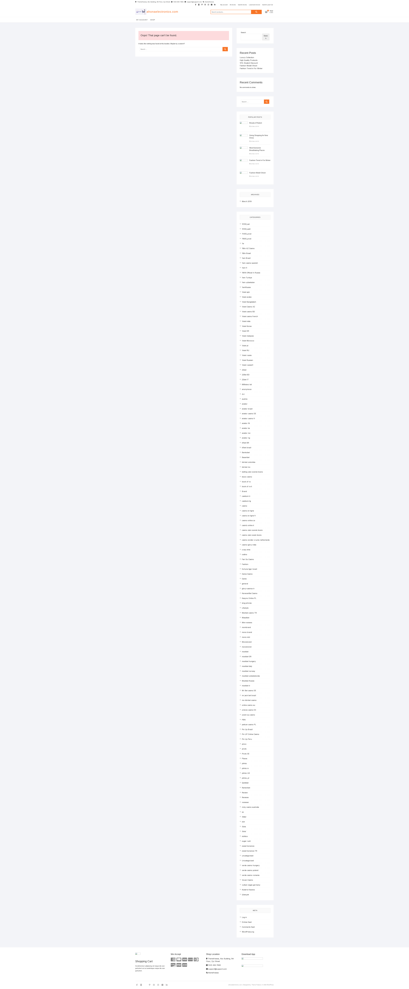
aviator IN (246, 423)
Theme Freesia (256, 985)
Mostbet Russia (248, 681)
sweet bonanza (248, 846)
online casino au (248, 705)
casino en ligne (248, 511)
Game (244, 579)
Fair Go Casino (248, 559)
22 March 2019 (254, 126)
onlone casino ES (249, 710)
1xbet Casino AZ (248, 307)
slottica (245, 836)
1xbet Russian (247, 360)
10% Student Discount (249, 63)
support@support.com (194, 2)
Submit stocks (242, 5)
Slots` (244, 831)
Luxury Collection (247, 57)
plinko (244, 763)
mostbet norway (248, 671)
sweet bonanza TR (249, 851)
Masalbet (245, 618)
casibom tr (246, 496)
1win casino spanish (250, 263)
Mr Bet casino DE (249, 690)
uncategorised (247, 856)
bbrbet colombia (248, 462)
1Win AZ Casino (248, 248)
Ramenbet (246, 788)
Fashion (245, 564)
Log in (244, 917)
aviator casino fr (248, 418)
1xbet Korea (246, 326)
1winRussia (246, 287)
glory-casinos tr (248, 588)
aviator (244, 404)
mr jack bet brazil (249, 695)
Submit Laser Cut (267, 5)
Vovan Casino (247, 880)
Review (245, 793)
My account (224, 5)
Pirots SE (245, 754)
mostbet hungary (249, 661)
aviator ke (246, 428)
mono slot (246, 637)
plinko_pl (245, 778)
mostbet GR (246, 656)
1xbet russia (246, 355)
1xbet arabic (247, 297)
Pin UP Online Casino (250, 734)
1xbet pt (245, 346)
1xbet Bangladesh (249, 302)
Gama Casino (247, 574)
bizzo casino (247, 477)
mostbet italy (247, 666)
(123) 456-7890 (178, 2)
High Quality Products (248, 60)
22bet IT (245, 380)
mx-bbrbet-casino (249, 700)
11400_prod (246, 234)
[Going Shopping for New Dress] (244, 135)
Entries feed (246, 922)
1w (243, 243)
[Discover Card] (173, 965)
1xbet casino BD (248, 312)
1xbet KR (245, 331)
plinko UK (246, 773)
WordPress (270, 985)
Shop (152, 20)
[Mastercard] (178, 959)
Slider (244, 817)
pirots (244, 749)
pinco (244, 744)
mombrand (246, 627)
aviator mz (246, 433)
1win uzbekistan (248, 282)
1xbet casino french (250, 316)
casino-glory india (249, 545)
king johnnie (247, 603)
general (245, 584)
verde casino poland (250, 870)
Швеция (245, 895)
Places (244, 758)
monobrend (246, 647)
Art (243, 394)
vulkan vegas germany (251, 885)
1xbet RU (245, 350)
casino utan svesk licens (251, 535)
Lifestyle (245, 608)
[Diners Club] (196, 959)
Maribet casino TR (249, 613)
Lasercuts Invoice (254, 5)
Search (256, 12)
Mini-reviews (247, 622)
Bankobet (246, 452)
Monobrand (246, 642)
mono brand (247, 632)
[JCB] (184, 965)
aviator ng (246, 438)
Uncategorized (248, 861)
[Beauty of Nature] (244, 123)
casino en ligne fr (249, 516)
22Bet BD (245, 375)
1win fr (244, 268)
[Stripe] (178, 965)
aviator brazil (247, 409)
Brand (244, 491)
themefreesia (209, 2)
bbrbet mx (246, 467)
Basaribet (245, 457)
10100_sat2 (246, 229)
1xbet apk (246, 292)
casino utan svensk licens (252, 530)
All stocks (233, 5)
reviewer (245, 802)
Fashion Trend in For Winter (251, 68)
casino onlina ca (248, 520)
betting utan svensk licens (252, 472)
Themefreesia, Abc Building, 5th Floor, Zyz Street (153, 2)
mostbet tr (246, 686)
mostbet (245, 652)
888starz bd (247, 384)
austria (244, 399)
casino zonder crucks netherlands (256, 540)
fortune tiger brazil (249, 569)
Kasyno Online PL (249, 598)
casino (244, 506)
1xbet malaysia (248, 336)
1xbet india (246, 321)
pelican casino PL (249, 724)
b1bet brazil (246, 447)
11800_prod (246, 239)
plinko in (245, 768)
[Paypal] (190, 959)
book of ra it (247, 486)
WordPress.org (248, 932)
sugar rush (246, 841)
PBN (244, 720)
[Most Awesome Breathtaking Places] (244, 148)
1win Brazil (246, 258)
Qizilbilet (245, 783)
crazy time (246, 550)
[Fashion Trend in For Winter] (244, 160)
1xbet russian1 (247, 365)
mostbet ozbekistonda (251, 676)
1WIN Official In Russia (251, 273)
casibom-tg (246, 501)
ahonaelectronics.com (162, 11)
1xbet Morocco (248, 341)
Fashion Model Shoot (248, 66)
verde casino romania (250, 875)
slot (243, 822)
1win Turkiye (247, 278)
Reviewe (245, 797)
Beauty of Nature (255, 123)
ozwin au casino (248, 715)
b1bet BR (245, 443)
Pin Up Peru (247, 739)
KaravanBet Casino (249, 593)
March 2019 (247, 201)
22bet (244, 370)
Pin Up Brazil (247, 729)
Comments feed (248, 927)
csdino (244, 554)
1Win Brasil (246, 253)
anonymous (246, 389)
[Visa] (184, 959)
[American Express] (173, 959)
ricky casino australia (250, 807)
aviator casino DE (249, 414)
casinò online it (248, 525)
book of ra (246, 482)
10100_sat (246, 224)
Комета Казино (248, 890)
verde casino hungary (251, 865)
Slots (244, 827)
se (243, 812)
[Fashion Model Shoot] (244, 173)
